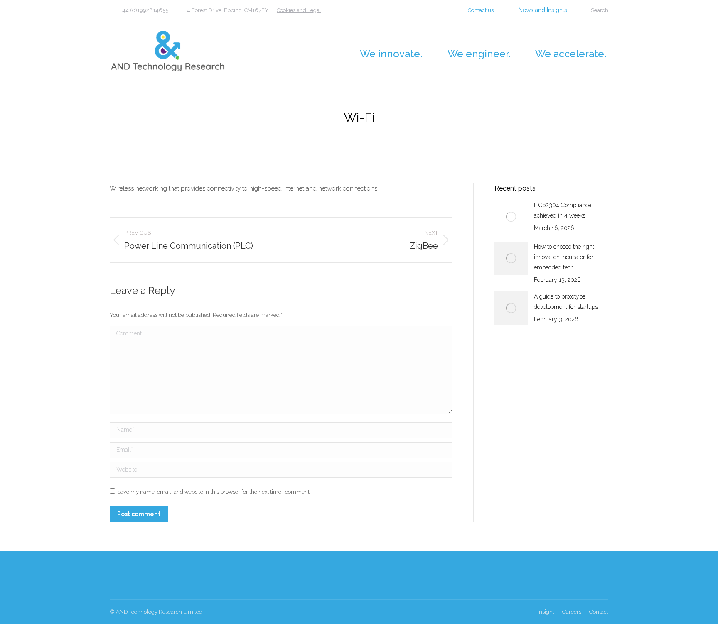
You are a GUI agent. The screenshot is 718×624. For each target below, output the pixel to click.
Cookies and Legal (299, 10)
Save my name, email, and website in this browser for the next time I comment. (214, 492)
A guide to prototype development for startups (566, 301)
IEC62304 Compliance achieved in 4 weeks (562, 210)
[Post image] (511, 216)
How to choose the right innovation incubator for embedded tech (564, 257)
